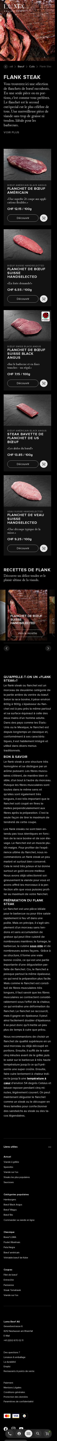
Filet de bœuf (10, 1275)
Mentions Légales (12, 1387)
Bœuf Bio (8, 1215)
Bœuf (21, 66)
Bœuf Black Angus (13, 1204)
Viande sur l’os (11, 1172)
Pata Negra (9, 1247)
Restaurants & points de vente (19, 1371)
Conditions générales (14, 1392)
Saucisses (9, 1182)
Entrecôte (9, 1280)
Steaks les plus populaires (17, 1177)
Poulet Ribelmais (12, 1242)
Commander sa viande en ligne (19, 1220)
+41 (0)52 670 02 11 (13, 1340)
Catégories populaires (16, 1194)
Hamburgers (10, 1199)
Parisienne (9, 1285)
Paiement (8, 1383)
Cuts (32, 66)
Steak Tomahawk (12, 1290)
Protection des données (16, 1397)
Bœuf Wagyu (10, 1210)
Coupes (8, 1270)
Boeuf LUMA (10, 1237)
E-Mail (7, 1336)
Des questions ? (12, 1352)
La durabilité (10, 1362)
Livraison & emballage (14, 1357)
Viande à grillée (11, 1162)
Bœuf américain (11, 1252)
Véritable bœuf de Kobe (16, 1257)
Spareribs (8, 1167)
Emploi (7, 1366)
